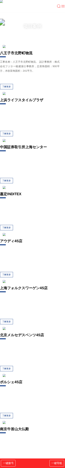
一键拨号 (8, 463)
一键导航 (56, 463)
